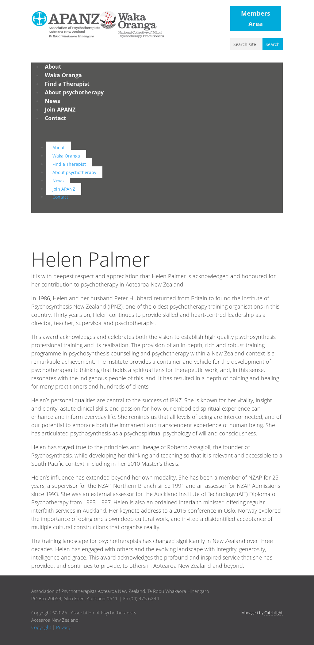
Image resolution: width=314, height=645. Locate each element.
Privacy (63, 627)
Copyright (41, 627)
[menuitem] (53, 66)
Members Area (255, 18)
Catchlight (273, 612)
